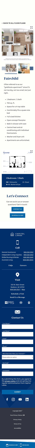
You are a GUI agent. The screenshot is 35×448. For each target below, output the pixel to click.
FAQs (11, 265)
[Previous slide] (3, 68)
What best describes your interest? (14, 354)
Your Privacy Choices (16, 415)
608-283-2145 (28, 257)
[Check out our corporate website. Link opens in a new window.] (9, 302)
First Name (6, 323)
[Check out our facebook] (7, 399)
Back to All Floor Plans (13, 23)
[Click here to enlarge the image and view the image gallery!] (17, 44)
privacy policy (10, 381)
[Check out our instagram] (13, 400)
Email (5, 338)
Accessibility (17, 428)
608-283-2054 (28, 260)
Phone (5, 346)
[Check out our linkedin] (27, 400)
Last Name (6, 331)
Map (23, 290)
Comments (6, 371)
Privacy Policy (17, 419)
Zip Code (6, 363)
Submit (17, 392)
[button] (11, 68)
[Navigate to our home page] (17, 234)
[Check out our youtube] (20, 399)
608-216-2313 (28, 252)
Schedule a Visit (17, 294)
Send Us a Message (17, 297)
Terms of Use (17, 424)
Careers (23, 265)
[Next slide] (31, 68)
